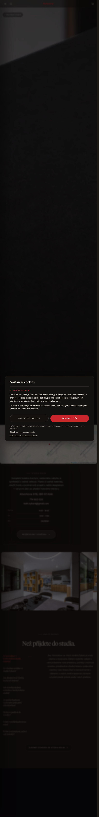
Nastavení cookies (29, 418)
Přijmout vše (70, 418)
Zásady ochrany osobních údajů (22, 432)
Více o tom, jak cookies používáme (23, 435)
